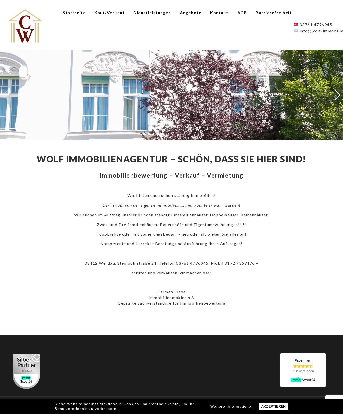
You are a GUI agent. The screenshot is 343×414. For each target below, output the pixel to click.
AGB (242, 12)
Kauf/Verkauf (109, 12)
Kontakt (219, 12)
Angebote (190, 12)
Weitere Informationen (232, 406)
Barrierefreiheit (274, 12)
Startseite (74, 12)
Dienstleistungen (152, 12)
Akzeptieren (273, 406)
